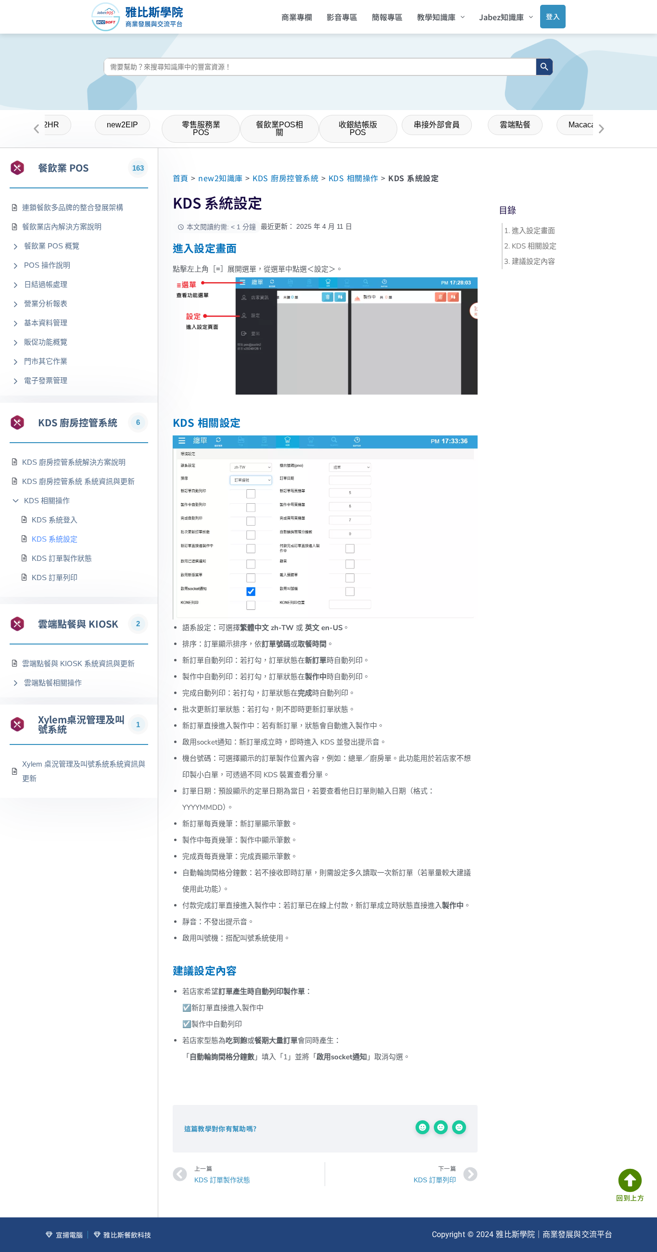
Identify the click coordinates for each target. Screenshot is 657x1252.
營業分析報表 (45, 303)
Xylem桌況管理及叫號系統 (81, 724)
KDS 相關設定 (534, 246)
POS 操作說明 (47, 265)
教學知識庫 (436, 17)
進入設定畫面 (533, 231)
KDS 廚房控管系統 (77, 422)
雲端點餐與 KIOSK (78, 624)
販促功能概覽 (45, 342)
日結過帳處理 (45, 284)
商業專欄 (296, 17)
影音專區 (342, 17)
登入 (553, 16)
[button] (441, 17)
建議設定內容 (533, 261)
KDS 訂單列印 (54, 577)
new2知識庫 (220, 178)
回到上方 (630, 1197)
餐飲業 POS (63, 168)
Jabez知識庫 (501, 17)
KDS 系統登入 (54, 520)
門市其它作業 (45, 361)
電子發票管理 (45, 380)
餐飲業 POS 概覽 (51, 246)
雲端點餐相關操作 (53, 683)
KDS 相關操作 (47, 500)
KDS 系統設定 (54, 539)
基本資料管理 (45, 323)
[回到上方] (630, 1180)
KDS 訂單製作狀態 (62, 558)
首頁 (181, 178)
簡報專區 (387, 17)
